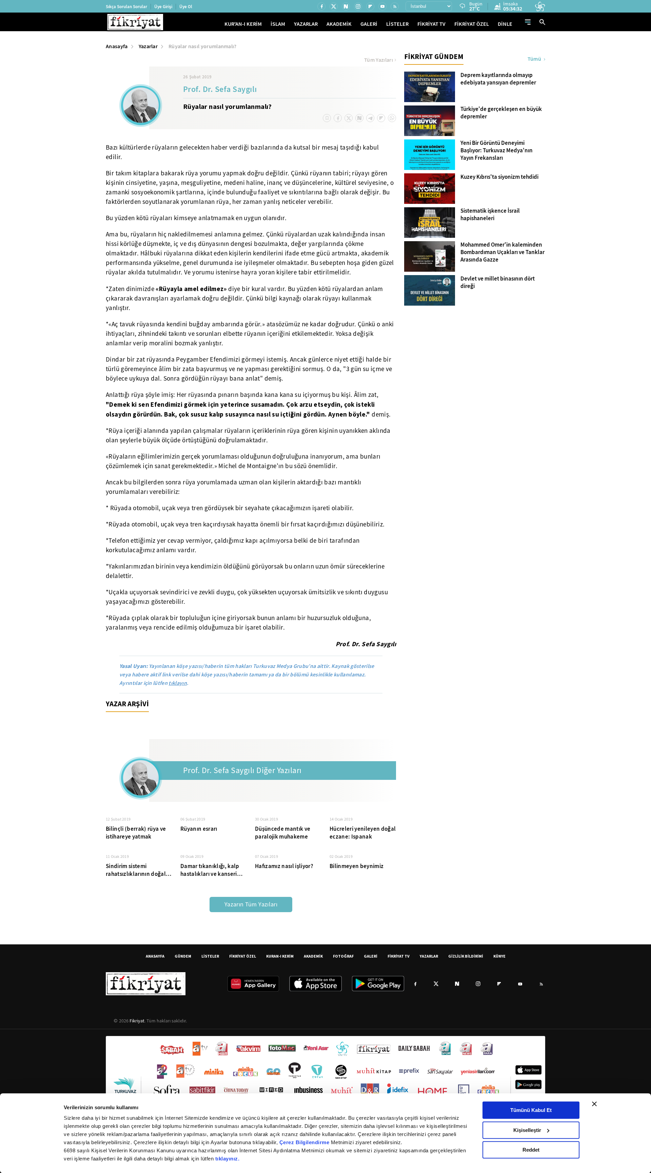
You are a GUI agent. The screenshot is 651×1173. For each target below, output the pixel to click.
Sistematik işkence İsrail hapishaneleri (490, 214)
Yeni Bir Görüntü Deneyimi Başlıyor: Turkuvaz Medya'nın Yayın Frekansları (496, 150)
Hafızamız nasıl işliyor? (284, 866)
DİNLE (505, 23)
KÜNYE (499, 956)
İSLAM (278, 23)
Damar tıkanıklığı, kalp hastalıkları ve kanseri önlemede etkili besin (209, 870)
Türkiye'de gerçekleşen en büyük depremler (501, 112)
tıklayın (178, 683)
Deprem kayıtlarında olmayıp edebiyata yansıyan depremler (498, 79)
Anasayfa (117, 46)
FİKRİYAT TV (431, 23)
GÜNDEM (183, 956)
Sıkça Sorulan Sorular (126, 6)
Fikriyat (137, 1021)
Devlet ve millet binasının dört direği (497, 282)
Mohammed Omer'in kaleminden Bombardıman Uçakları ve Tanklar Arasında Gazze (502, 252)
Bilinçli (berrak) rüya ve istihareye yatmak (136, 833)
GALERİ (368, 23)
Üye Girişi (163, 6)
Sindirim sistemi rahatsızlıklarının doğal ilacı (136, 870)
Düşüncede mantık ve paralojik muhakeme (282, 833)
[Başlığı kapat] (594, 1103)
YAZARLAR (306, 23)
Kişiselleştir (527, 1130)
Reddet (530, 1150)
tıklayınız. (227, 1158)
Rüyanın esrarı (198, 829)
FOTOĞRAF (343, 956)
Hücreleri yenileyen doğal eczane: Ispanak (363, 833)
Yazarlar (148, 46)
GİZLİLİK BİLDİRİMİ (465, 956)
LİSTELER (397, 23)
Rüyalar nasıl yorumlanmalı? (203, 46)
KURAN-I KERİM (280, 956)
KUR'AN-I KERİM (243, 23)
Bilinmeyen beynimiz (356, 866)
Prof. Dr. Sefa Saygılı (220, 90)
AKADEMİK (339, 23)
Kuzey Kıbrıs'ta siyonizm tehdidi (499, 177)
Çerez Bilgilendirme (305, 1142)
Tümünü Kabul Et (531, 1110)
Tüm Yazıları (378, 60)
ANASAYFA (155, 956)
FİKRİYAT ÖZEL (471, 23)
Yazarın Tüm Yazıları (250, 904)
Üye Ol (185, 6)
